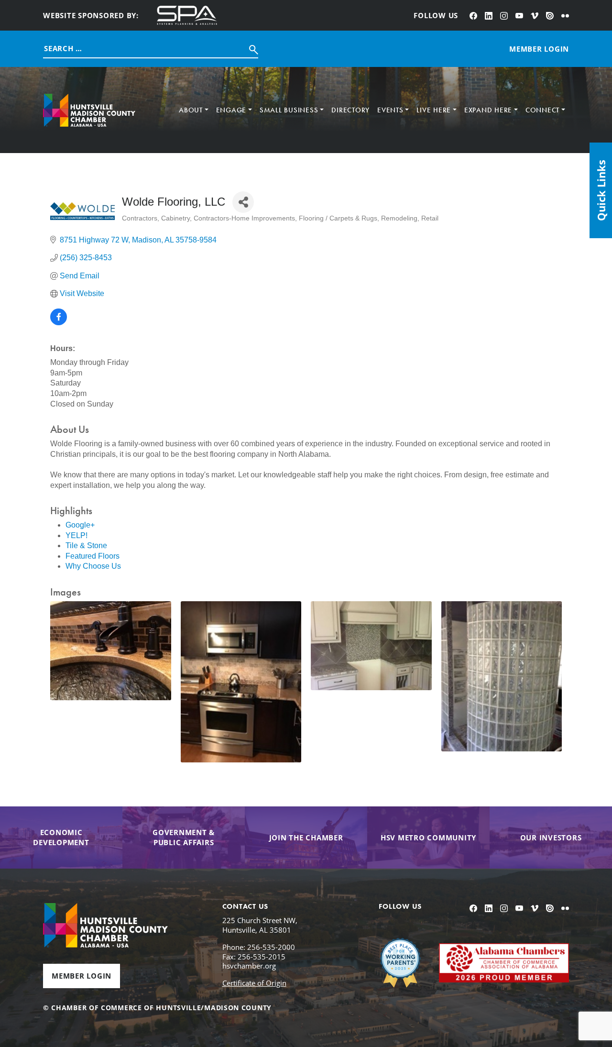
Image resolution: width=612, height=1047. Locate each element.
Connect (542, 110)
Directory (350, 110)
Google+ (80, 525)
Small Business (289, 110)
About (191, 110)
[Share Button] (243, 202)
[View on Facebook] (58, 323)
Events (390, 110)
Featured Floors (93, 556)
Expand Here (488, 110)
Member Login (81, 976)
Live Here (433, 110)
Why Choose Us (93, 566)
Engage (231, 110)
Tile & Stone (86, 545)
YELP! (76, 535)
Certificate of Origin (254, 983)
